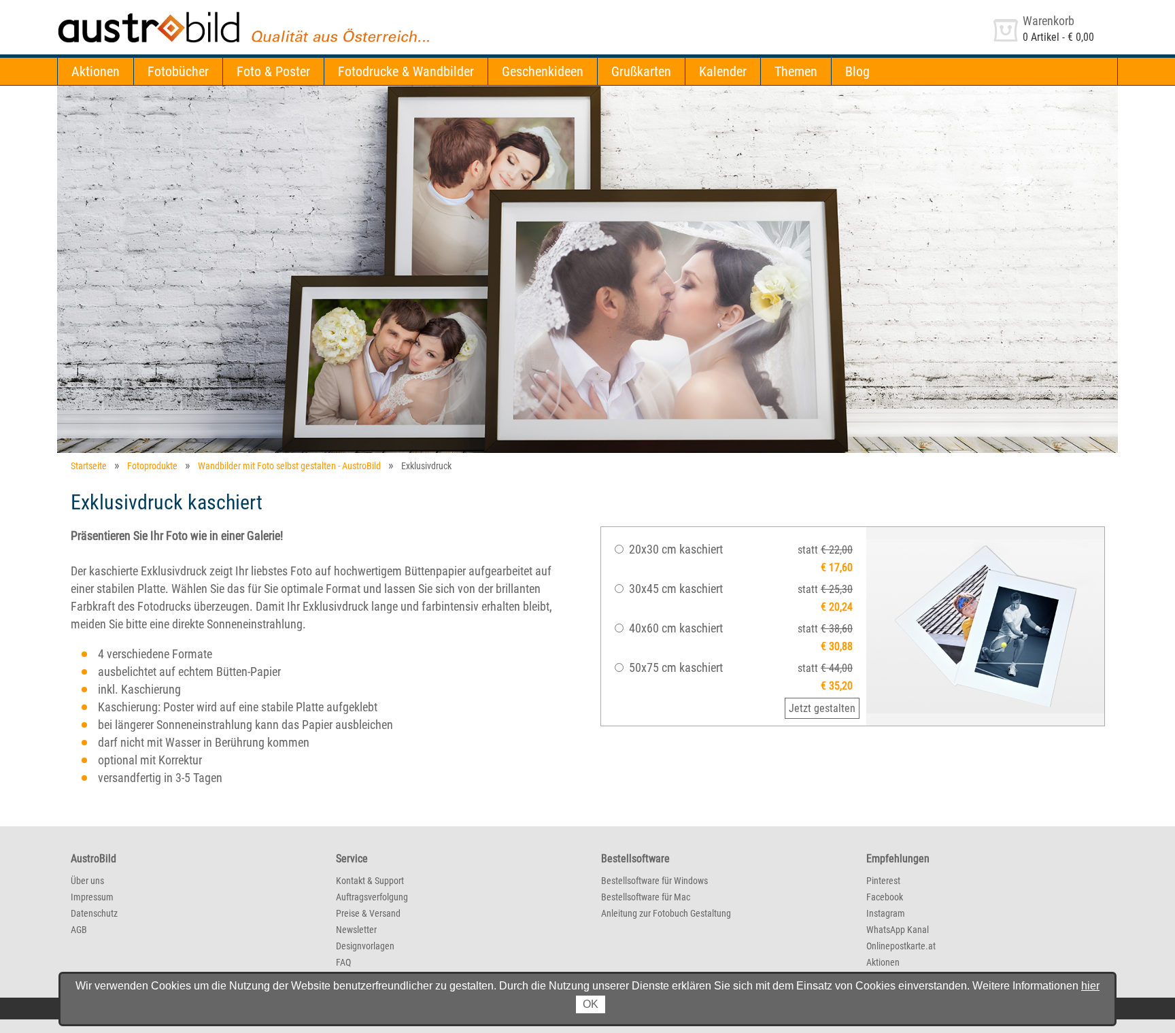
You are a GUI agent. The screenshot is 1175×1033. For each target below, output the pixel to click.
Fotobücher (178, 71)
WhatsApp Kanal (897, 929)
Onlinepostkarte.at (901, 946)
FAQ (343, 962)
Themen (795, 71)
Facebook (884, 897)
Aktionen (95, 71)
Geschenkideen (542, 71)
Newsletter (356, 929)
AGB (79, 929)
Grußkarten (641, 71)
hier (1090, 986)
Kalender (723, 71)
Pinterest (883, 880)
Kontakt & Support (370, 880)
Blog (857, 71)
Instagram (885, 913)
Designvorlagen (365, 946)
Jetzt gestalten (822, 708)
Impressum (92, 897)
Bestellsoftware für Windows (654, 880)
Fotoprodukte (152, 465)
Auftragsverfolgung (372, 897)
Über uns (87, 880)
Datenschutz (94, 913)
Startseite (89, 465)
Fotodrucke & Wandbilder (406, 71)
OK (590, 1004)
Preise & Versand (368, 913)
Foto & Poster (273, 71)
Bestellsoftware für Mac (645, 897)
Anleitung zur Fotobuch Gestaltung (666, 913)
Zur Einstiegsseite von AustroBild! (131, 12)
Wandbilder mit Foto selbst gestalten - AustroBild (289, 465)
